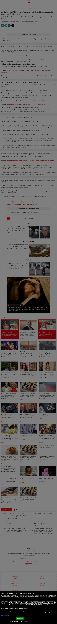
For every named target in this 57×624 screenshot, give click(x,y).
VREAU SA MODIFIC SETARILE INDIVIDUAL (19, 621)
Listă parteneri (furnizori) (5, 615)
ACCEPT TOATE (20, 618)
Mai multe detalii (51, 597)
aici (53, 602)
